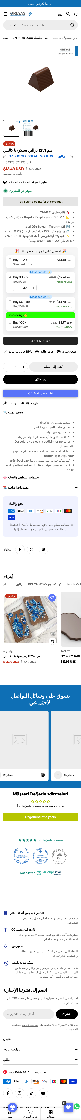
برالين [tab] (19, 584)
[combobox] (40, 25)
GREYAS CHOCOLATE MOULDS (31, 156)
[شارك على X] (31, 549)
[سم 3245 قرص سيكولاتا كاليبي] (30, 619)
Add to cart (40, 341)
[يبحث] (72, 25)
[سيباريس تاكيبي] (59, 14)
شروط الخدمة (30, 1025)
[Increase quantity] (33, 288)
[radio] (40, 261)
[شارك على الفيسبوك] (20, 549)
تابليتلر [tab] (7, 584)
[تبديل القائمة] (5, 14)
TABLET (65, 651)
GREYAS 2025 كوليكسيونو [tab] (45, 584)
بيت (5, 38)
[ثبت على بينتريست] (43, 549)
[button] (40, 393)
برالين (61, 156)
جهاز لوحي (8, 651)
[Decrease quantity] (16, 288)
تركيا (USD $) (17, 1072)
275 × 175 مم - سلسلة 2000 (30, 38)
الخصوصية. (71, 1029)
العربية (38, 1072)
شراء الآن (40, 379)
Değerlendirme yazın (40, 817)
